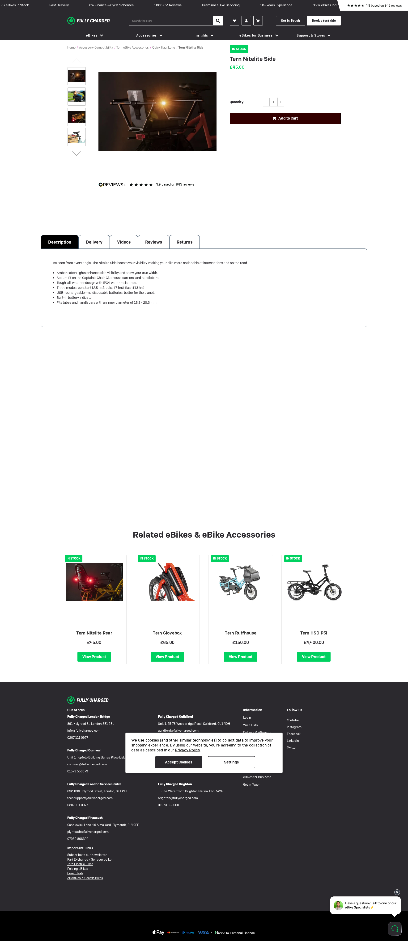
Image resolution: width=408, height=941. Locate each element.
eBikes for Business (255, 35)
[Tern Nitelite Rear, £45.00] (94, 581)
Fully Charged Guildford (175, 717)
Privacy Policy (187, 749)
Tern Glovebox (167, 633)
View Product (94, 656)
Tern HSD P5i (313, 633)
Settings (231, 761)
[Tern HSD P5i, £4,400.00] (313, 581)
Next (77, 153)
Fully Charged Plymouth (85, 818)
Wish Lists (250, 725)
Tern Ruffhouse (240, 633)
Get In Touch (251, 785)
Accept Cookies (178, 761)
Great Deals (75, 873)
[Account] (234, 20)
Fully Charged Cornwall (84, 750)
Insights (201, 35)
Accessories (146, 35)
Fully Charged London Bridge (88, 717)
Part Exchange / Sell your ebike (89, 860)
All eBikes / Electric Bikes (85, 878)
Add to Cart (288, 118)
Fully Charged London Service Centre (94, 784)
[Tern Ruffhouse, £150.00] (240, 581)
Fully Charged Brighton (175, 784)
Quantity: (237, 102)
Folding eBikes (77, 869)
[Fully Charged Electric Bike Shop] (98, 21)
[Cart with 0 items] (258, 20)
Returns (184, 242)
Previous (77, 60)
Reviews (153, 242)
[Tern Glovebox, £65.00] (167, 581)
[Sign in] (246, 20)
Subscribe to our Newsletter (87, 855)
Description (59, 242)
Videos (124, 242)
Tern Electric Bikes (80, 864)
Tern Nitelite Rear (94, 633)
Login (247, 718)
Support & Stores (311, 35)
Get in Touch (290, 21)
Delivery (94, 242)
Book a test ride (324, 21)
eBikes (92, 35)
